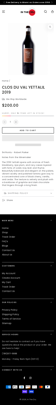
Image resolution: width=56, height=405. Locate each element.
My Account (8, 273)
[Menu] (3, 11)
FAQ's (5, 241)
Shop (5, 232)
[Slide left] (4, 2)
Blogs (5, 245)
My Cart (6, 282)
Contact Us (8, 250)
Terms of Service (11, 318)
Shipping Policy (10, 314)
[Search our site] (45, 11)
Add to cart (28, 130)
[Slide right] (51, 2)
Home (5, 80)
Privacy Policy (9, 309)
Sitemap (6, 323)
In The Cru (31, 399)
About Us (7, 254)
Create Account (11, 277)
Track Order (8, 236)
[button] (28, 138)
